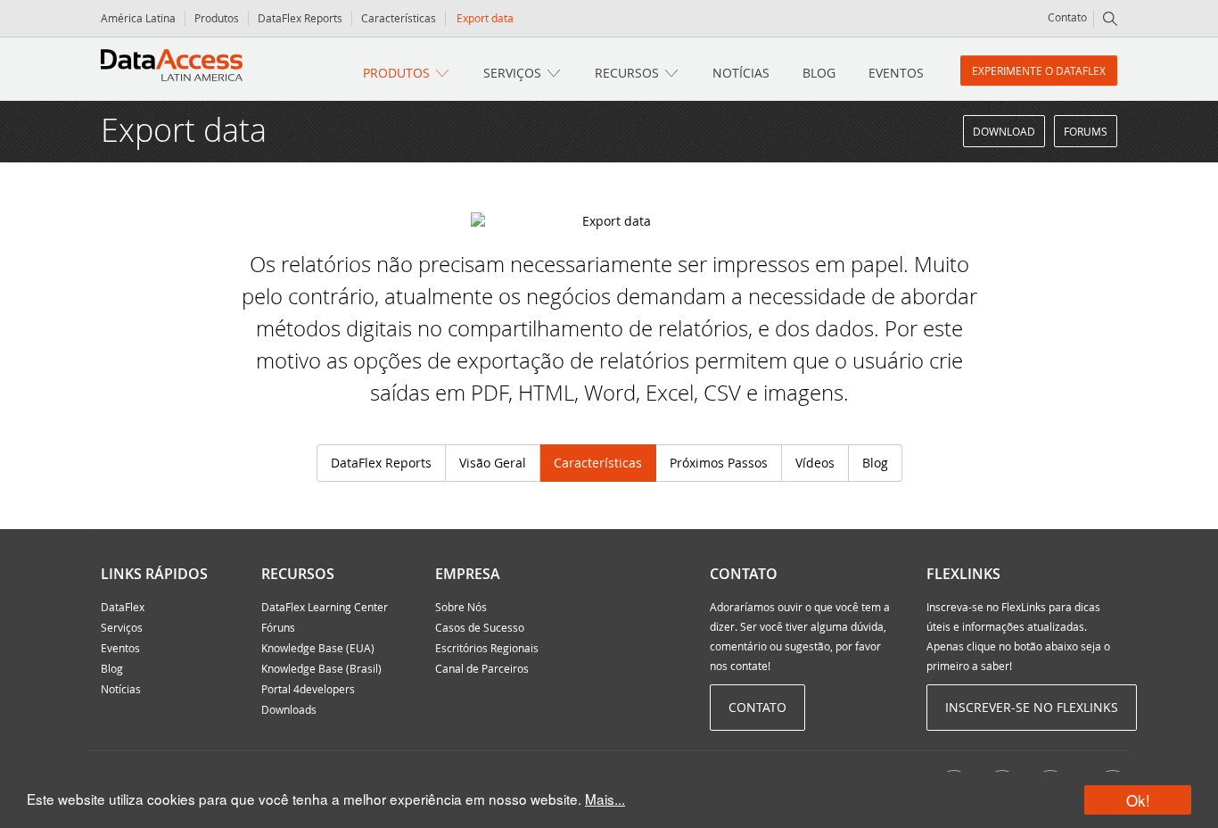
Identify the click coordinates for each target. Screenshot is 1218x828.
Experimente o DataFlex (1039, 70)
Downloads (289, 709)
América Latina (138, 18)
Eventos (896, 72)
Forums (1085, 131)
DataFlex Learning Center (324, 607)
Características (398, 18)
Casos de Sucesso (479, 627)
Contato (1067, 17)
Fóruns (278, 627)
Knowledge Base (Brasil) (321, 668)
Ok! (1138, 800)
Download (1004, 131)
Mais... (605, 798)
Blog (818, 72)
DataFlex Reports (300, 18)
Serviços (512, 72)
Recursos (627, 72)
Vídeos (815, 462)
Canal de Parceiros (482, 668)
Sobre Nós (461, 607)
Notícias (740, 72)
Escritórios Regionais (487, 648)
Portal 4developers (308, 689)
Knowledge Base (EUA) (317, 648)
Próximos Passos (719, 462)
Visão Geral (492, 462)
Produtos (216, 18)
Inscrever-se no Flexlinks (1031, 707)
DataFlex (122, 607)
